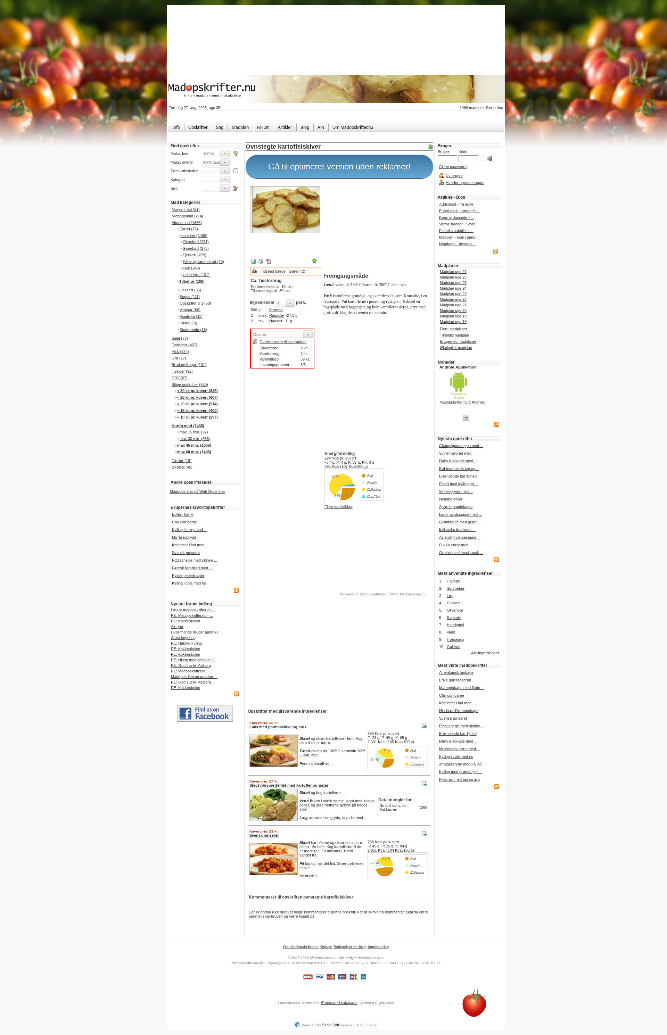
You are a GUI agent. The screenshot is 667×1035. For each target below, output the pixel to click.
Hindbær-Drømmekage (458, 711)
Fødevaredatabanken (339, 1003)
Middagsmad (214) (187, 216)
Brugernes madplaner (458, 341)
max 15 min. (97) (194, 432)
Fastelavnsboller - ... (456, 231)
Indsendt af (362, 594)
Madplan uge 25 (453, 283)
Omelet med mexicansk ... (461, 552)
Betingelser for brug (350, 947)
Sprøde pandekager (456, 507)
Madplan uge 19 (453, 316)
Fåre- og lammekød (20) (203, 261)
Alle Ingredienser (485, 653)
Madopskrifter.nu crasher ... (194, 676)
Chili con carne (184, 522)
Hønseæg (455, 639)
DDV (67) (180, 378)
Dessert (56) (190, 290)
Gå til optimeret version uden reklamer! (339, 166)
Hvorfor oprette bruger (465, 183)
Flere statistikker (338, 507)
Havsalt (275, 321)
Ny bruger (454, 176)
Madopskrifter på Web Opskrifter (197, 491)
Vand (451, 632)
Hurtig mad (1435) (188, 426)
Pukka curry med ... (455, 545)
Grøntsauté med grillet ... (460, 522)
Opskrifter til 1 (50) (195, 303)
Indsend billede (273, 271)
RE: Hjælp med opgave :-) (193, 660)
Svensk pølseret (186, 552)
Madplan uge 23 (453, 294)
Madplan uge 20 (453, 310)
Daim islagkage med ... (458, 461)
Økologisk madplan (456, 348)
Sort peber (455, 588)
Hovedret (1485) (193, 235)
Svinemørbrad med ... (457, 453)
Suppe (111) (190, 297)
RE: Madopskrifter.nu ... (191, 671)
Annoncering (378, 947)
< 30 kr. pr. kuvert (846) (197, 391)
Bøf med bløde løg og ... (459, 468)
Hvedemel (455, 625)
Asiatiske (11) (191, 316)
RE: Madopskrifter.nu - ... (192, 615)
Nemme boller (450, 499)
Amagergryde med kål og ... (462, 764)
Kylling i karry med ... (189, 530)
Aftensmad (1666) (187, 223)
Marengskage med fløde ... (461, 688)
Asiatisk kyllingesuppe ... (459, 537)
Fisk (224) (180, 351)
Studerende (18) (193, 330)
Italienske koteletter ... (457, 530)
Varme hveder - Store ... (459, 224)
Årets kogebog (183, 638)
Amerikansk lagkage (456, 672)
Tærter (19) (181, 460)
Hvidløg (453, 603)
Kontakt (326, 947)
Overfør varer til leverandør (283, 342)
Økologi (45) (182, 467)
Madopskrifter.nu (373, 594)
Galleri (294, 271)
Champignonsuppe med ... (461, 446)
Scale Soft (330, 1025)
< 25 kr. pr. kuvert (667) (197, 397)
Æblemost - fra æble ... (458, 204)
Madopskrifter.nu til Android (462, 402)
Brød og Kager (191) (189, 365)
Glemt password (453, 167)
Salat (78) (180, 338)
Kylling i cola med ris (189, 583)
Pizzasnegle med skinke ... (194, 560)
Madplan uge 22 (453, 299)
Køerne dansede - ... (456, 217)
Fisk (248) (191, 268)
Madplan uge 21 (453, 305)
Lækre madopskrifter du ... (193, 610)
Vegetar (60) (190, 310)
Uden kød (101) (196, 275)
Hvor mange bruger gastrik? (195, 632)
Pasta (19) (188, 323)
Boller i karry (182, 514)
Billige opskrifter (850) (190, 384)
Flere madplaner (453, 329)
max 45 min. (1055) (194, 445)
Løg (450, 596)
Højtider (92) (182, 371)
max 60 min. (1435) (194, 452)
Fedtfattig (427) (184, 345)
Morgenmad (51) (186, 209)
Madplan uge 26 (453, 277)
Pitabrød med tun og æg (459, 779)
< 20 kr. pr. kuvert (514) (197, 404)
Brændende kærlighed (458, 476)
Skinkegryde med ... (456, 491)
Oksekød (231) (196, 242)
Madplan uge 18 (453, 322)
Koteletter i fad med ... (190, 545)
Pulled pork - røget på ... (459, 211)
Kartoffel (276, 310)
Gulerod (453, 647)
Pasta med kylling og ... (458, 484)
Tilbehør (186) (192, 281)
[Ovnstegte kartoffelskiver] (285, 209)
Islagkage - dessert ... (457, 244)
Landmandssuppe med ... (460, 514)
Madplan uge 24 (453, 288)
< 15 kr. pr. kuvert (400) (197, 410)
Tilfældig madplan (454, 335)
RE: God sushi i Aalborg (191, 665)
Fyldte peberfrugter (188, 575)
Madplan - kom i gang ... (459, 237)
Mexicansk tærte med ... (459, 749)
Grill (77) (179, 358)
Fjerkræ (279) (194, 255)
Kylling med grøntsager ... (460, 772)
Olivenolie (455, 610)
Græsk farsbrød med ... (192, 568)
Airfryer (177, 626)
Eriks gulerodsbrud (455, 680)
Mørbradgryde (184, 537)
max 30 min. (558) (195, 439)
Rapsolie (276, 315)
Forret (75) (189, 229)
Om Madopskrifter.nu (301, 947)
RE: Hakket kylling (186, 643)
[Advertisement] (377, 226)
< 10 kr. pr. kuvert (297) (197, 417)
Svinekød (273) (196, 248)
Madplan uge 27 (453, 272)
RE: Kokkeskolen (185, 621)
